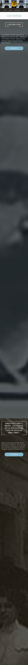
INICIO (5, 10)
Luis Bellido (14, 24)
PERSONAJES (17, 10)
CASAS (10, 10)
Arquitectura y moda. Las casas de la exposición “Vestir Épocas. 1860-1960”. (14, 428)
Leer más (14, 49)
